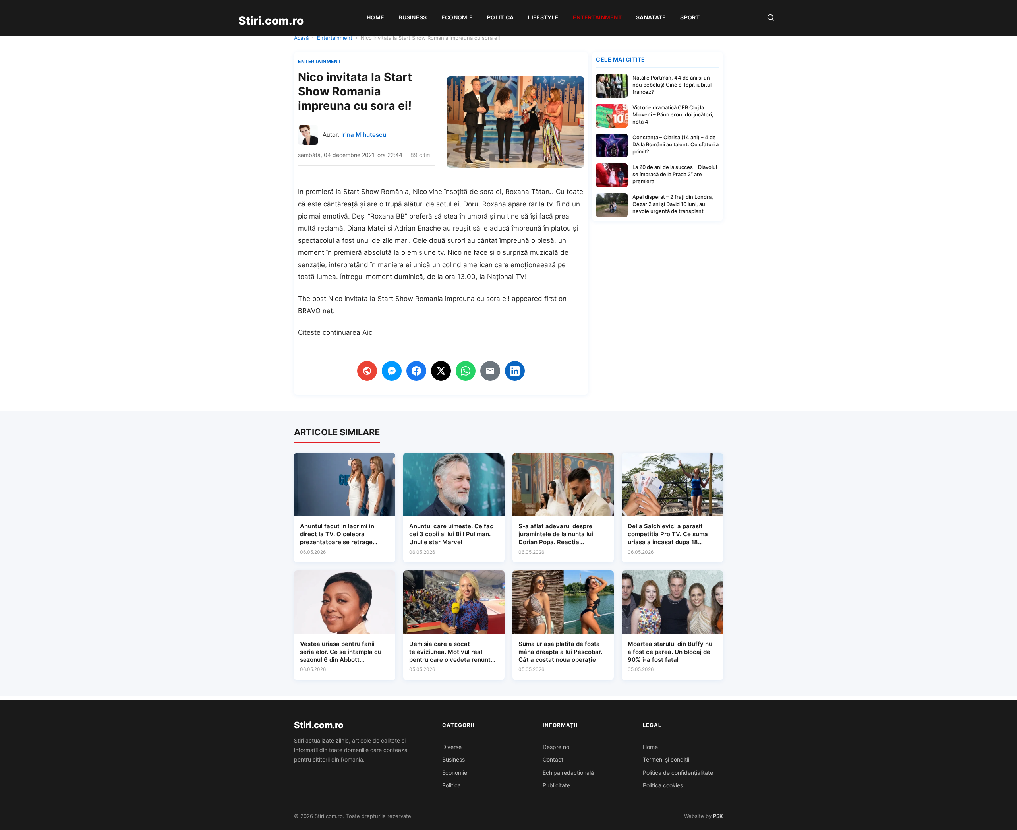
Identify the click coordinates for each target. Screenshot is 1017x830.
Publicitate (556, 785)
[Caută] (771, 18)
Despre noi (556, 746)
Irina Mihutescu (363, 134)
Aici (368, 332)
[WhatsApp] (466, 371)
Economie (457, 17)
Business (412, 17)
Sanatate (651, 17)
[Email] (490, 371)
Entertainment (597, 17)
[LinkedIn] (515, 371)
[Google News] (367, 371)
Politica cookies (663, 785)
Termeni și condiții (666, 759)
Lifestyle (543, 17)
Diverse (452, 746)
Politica (500, 17)
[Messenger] (392, 371)
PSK (718, 816)
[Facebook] (416, 371)
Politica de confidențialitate (678, 772)
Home (375, 17)
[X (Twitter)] (441, 371)
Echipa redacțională (568, 772)
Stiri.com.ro (318, 725)
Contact (553, 759)
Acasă (301, 38)
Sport (690, 17)
